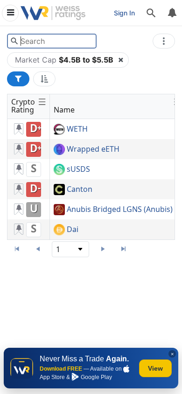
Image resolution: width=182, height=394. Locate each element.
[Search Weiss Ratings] (14, 41)
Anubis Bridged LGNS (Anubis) (120, 209)
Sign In (124, 13)
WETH (77, 129)
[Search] (151, 13)
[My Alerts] (171, 13)
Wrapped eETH (93, 149)
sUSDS (78, 169)
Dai (72, 229)
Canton (79, 189)
